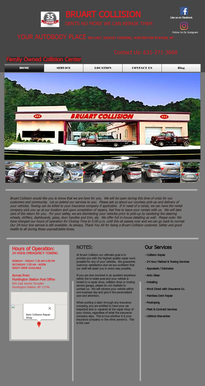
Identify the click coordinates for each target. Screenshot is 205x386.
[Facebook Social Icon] (184, 11)
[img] (15, 172)
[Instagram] (184, 26)
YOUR (25, 37)
